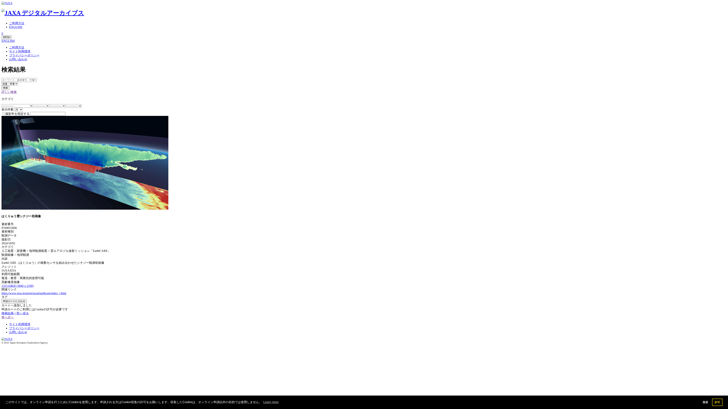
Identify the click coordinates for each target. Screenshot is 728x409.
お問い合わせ (18, 59)
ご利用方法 (16, 47)
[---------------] (42, 105)
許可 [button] (717, 402)
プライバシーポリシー (24, 55)
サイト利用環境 (19, 51)
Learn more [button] (271, 402)
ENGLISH (8, 40)
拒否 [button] (705, 402)
